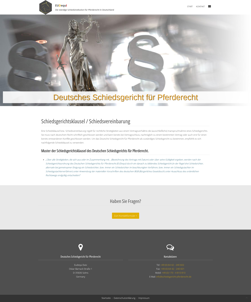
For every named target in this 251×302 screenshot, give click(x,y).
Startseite (106, 297)
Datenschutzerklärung (124, 297)
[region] (125, 60)
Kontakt (200, 6)
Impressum (143, 297)
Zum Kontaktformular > (125, 215)
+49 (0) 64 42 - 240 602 (172, 264)
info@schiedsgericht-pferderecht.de (173, 276)
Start (190, 6)
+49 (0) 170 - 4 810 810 (173, 272)
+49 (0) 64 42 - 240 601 (172, 268)
